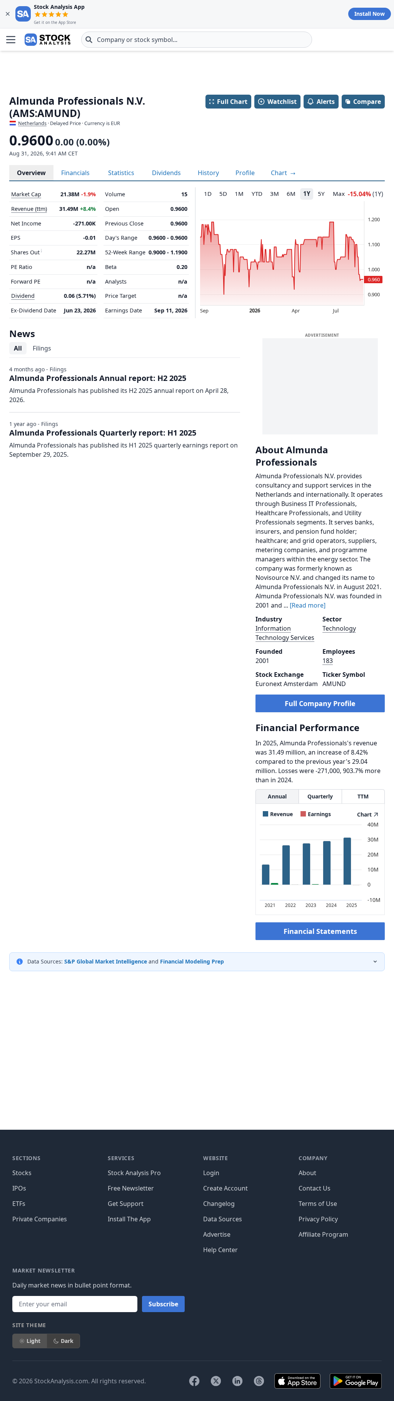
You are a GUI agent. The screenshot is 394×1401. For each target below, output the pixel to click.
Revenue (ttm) (29, 208)
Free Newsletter (131, 1188)
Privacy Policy (318, 1219)
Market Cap (26, 194)
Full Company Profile (320, 703)
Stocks (22, 1173)
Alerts (326, 101)
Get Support (126, 1203)
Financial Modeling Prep (192, 961)
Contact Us (315, 1188)
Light (33, 1340)
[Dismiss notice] (7, 13)
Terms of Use (318, 1203)
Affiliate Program (323, 1234)
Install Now (369, 13)
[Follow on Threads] (259, 1381)
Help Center (220, 1250)
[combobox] (196, 40)
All (18, 348)
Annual (277, 796)
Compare (367, 101)
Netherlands (32, 123)
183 (327, 660)
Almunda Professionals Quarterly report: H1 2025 (102, 432)
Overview (31, 173)
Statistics (121, 173)
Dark (67, 1340)
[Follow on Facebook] (194, 1381)
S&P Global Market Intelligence (105, 961)
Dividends (166, 173)
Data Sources (222, 1219)
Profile (245, 173)
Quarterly (320, 796)
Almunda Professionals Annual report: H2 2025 (97, 378)
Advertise (216, 1234)
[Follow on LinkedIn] (237, 1381)
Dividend (23, 295)
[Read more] (308, 605)
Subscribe (163, 1304)
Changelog (219, 1203)
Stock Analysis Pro (134, 1173)
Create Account (225, 1188)
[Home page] (47, 40)
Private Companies (39, 1219)
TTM (363, 796)
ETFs (18, 1203)
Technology (339, 628)
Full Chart (232, 101)
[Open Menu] (11, 39)
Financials (75, 173)
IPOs (19, 1188)
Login (211, 1173)
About (307, 1173)
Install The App (129, 1219)
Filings (42, 348)
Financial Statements (320, 931)
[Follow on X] (216, 1381)
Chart (280, 173)
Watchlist (282, 101)
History (208, 173)
